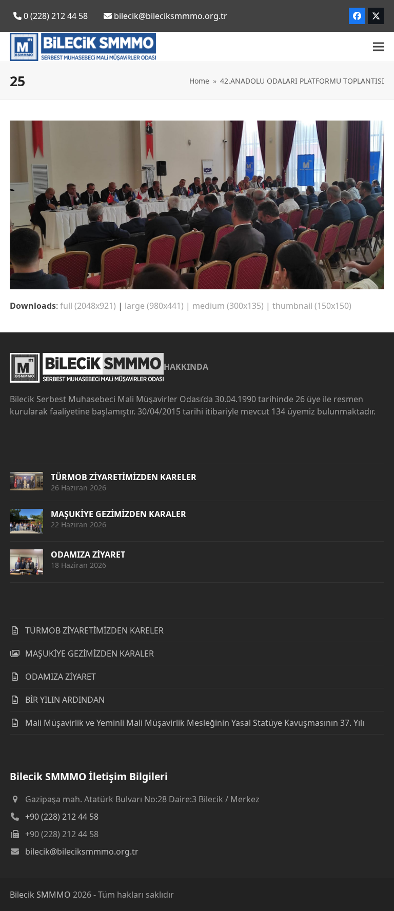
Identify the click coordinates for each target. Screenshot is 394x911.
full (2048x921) (88, 305)
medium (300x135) (228, 305)
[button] (378, 47)
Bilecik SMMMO (40, 894)
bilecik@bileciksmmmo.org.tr (82, 851)
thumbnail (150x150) (311, 305)
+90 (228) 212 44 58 (61, 816)
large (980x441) (154, 305)
